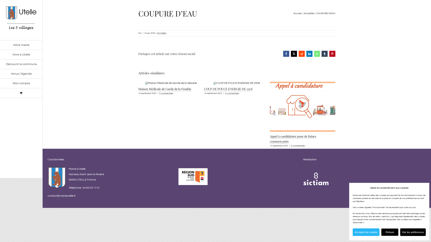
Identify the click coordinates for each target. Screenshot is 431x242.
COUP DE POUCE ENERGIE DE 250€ (228, 89)
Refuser (390, 232)
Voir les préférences (413, 232)
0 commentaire (166, 93)
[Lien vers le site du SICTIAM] (315, 169)
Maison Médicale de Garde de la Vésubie (164, 89)
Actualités (161, 33)
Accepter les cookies (366, 232)
